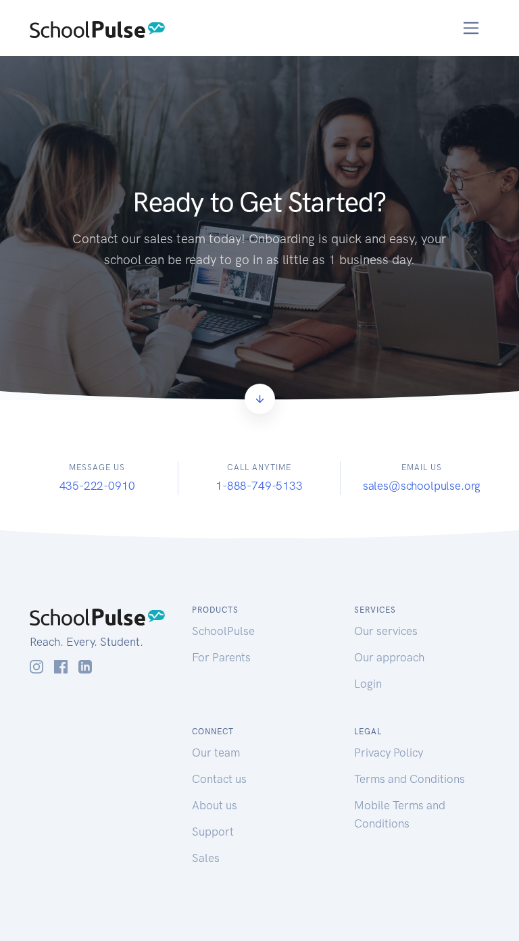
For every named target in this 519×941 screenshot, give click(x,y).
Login (368, 683)
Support (213, 831)
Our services (386, 631)
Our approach (389, 657)
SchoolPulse (223, 631)
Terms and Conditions (409, 779)
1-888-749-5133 (259, 485)
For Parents (221, 657)
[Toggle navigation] (471, 28)
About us (214, 805)
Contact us (219, 779)
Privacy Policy (388, 752)
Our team (216, 752)
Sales (206, 858)
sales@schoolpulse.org (421, 485)
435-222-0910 (97, 485)
